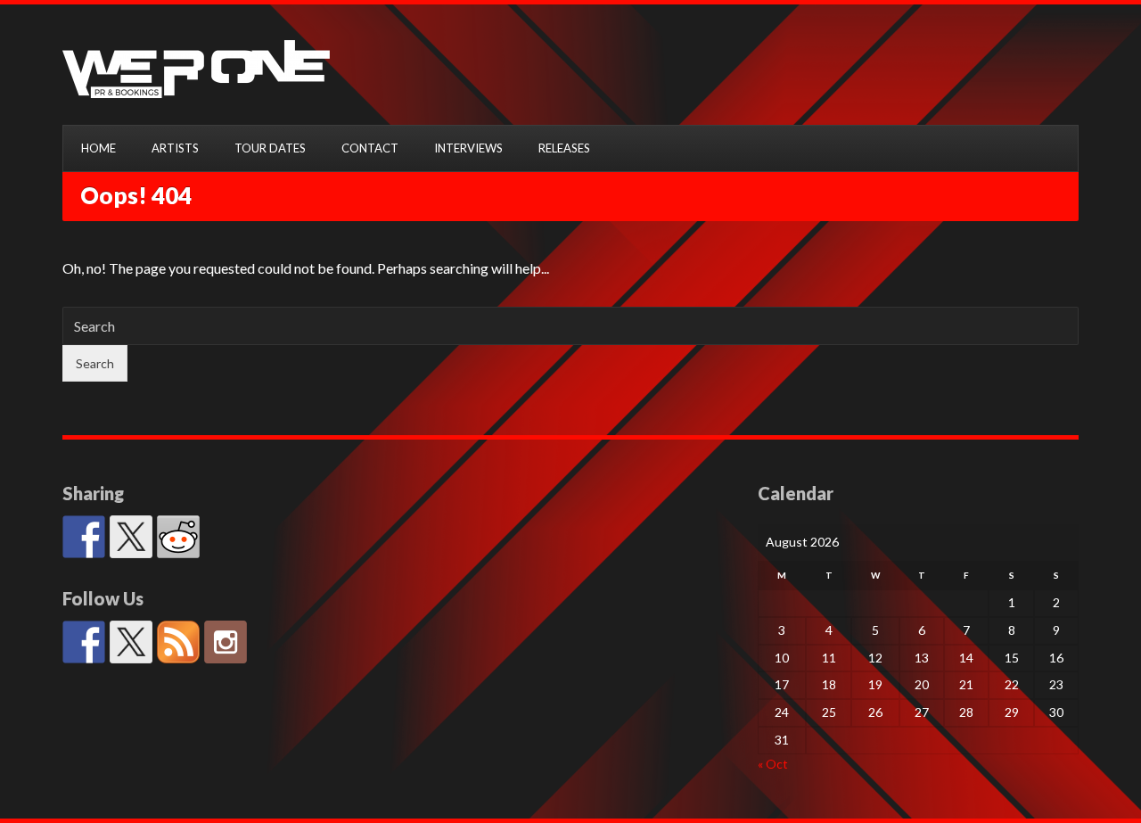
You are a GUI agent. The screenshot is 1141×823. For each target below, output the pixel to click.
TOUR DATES (270, 148)
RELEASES (564, 148)
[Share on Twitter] (131, 536)
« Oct (773, 763)
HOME (98, 148)
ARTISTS (175, 148)
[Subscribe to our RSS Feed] (178, 642)
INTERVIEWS (468, 148)
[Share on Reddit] (178, 536)
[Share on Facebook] (83, 536)
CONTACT (369, 148)
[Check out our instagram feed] (225, 642)
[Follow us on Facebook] (83, 642)
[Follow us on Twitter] (131, 642)
